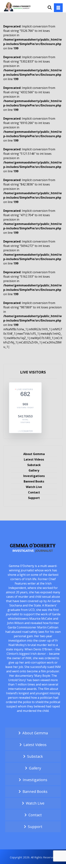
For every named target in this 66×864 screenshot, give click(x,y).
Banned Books (34, 481)
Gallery (34, 470)
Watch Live (34, 487)
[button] (58, 7)
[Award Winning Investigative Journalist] (18, 6)
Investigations (34, 476)
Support (34, 498)
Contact (34, 492)
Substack (34, 465)
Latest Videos (34, 459)
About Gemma (34, 454)
